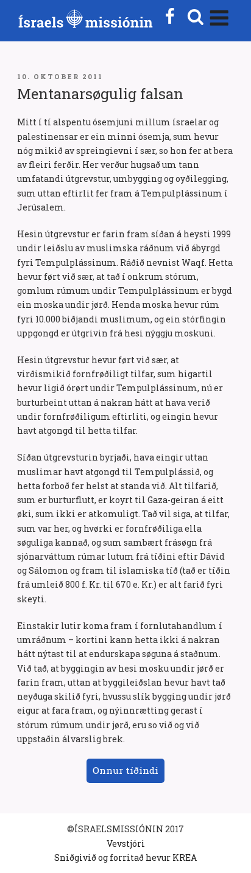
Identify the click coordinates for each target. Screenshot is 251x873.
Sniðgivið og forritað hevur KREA (125, 857)
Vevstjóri (126, 843)
